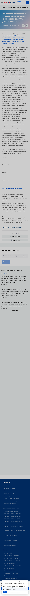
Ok (5, 592)
